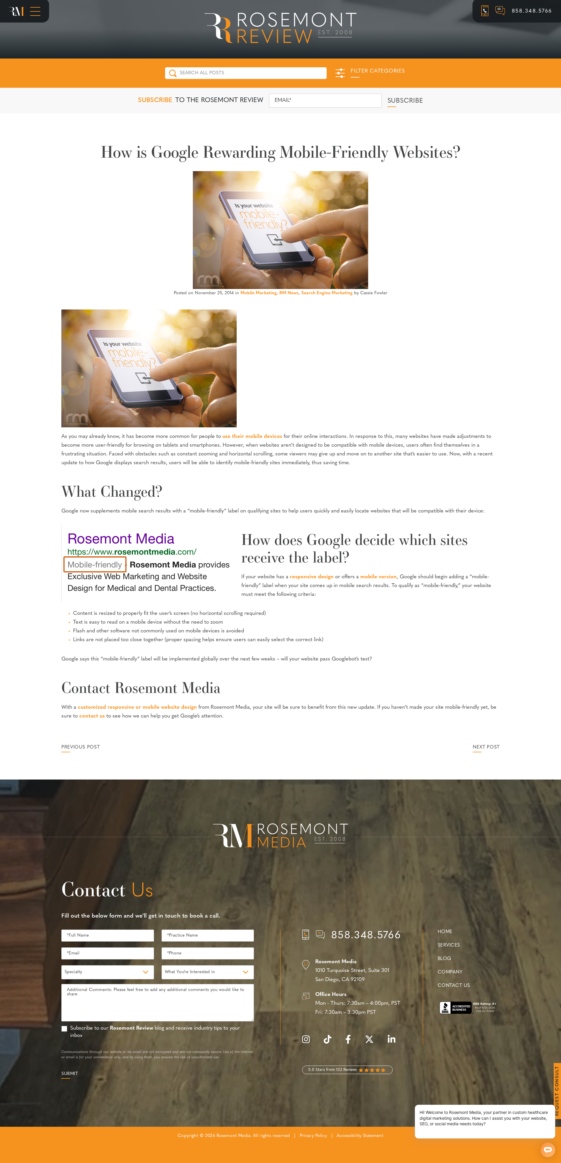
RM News (289, 293)
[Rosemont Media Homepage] (16, 11)
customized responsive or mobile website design (137, 707)
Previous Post (80, 747)
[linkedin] (394, 1042)
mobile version (378, 577)
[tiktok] (330, 1042)
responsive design (312, 577)
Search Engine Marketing (327, 293)
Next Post (486, 747)
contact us (92, 716)
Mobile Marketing (258, 293)
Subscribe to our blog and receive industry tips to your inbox (155, 1032)
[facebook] (351, 1042)
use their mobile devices (252, 436)
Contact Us (454, 985)
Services (449, 945)
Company (450, 972)
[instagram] (309, 1042)
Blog (444, 958)
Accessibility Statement (360, 1136)
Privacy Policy (313, 1136)
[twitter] (372, 1042)
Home (445, 932)
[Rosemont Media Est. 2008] (280, 836)
